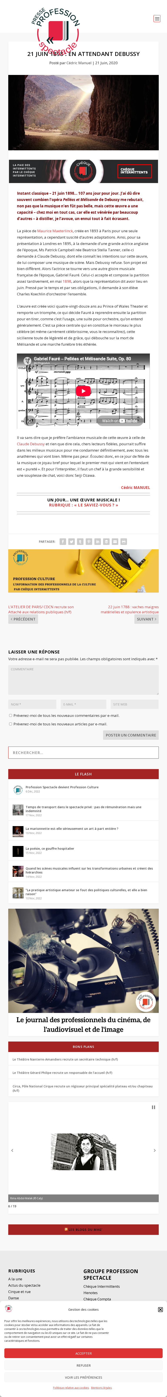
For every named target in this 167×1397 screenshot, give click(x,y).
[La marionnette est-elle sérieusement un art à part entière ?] (18, 831)
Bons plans (83, 1047)
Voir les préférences (83, 1377)
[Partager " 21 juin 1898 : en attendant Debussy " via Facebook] (62, 541)
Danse (14, 1297)
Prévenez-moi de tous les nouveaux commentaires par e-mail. (66, 715)
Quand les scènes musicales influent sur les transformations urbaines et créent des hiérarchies (89, 870)
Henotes (91, 1292)
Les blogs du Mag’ (85, 1229)
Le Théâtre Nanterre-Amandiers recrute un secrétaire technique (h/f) (65, 1059)
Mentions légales (101, 1388)
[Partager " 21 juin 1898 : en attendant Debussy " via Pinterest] (89, 541)
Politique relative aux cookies (71, 1388)
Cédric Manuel (79, 62)
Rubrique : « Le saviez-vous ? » (83, 505)
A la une (15, 1278)
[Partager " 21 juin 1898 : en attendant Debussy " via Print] (123, 541)
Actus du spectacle (24, 1285)
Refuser (84, 1365)
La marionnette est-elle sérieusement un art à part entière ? (72, 829)
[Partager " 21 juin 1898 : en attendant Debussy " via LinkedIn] (97, 541)
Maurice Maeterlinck (55, 230)
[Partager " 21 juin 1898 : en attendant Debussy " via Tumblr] (80, 541)
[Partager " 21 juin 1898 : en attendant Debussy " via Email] (115, 541)
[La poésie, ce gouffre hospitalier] (18, 851)
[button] (160, 1309)
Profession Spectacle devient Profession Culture (62, 787)
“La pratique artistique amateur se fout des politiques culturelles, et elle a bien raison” (86, 892)
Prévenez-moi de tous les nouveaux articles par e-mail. (60, 723)
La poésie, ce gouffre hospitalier (50, 848)
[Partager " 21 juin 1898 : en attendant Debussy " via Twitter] (71, 541)
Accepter (83, 1353)
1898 (67, 281)
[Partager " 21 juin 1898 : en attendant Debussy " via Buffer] (106, 541)
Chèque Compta (97, 1299)
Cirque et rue (19, 1291)
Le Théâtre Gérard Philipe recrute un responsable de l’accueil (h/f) (62, 1073)
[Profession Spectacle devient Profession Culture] (18, 790)
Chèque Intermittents (102, 1286)
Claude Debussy (31, 443)
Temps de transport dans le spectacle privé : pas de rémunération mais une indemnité (83, 809)
